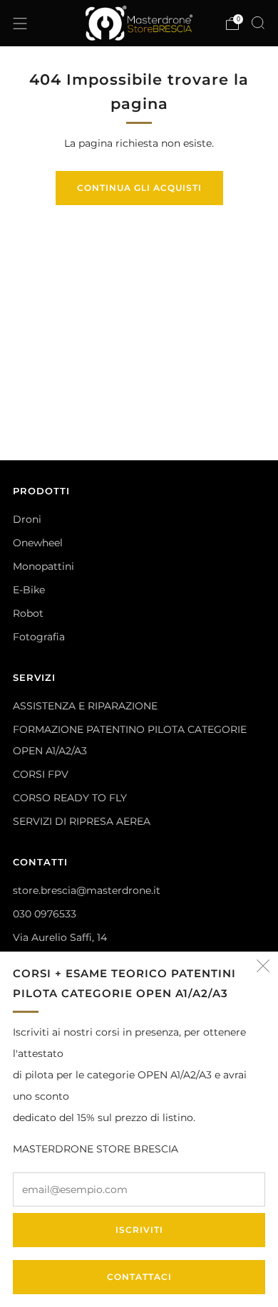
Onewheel (38, 542)
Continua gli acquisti (139, 187)
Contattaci (139, 1276)
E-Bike (29, 589)
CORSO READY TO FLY (70, 797)
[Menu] (20, 23)
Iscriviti (139, 1229)
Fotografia (39, 636)
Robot (28, 613)
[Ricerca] (258, 23)
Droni (27, 519)
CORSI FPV (40, 774)
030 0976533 (44, 913)
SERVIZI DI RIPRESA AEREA (81, 821)
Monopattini (43, 566)
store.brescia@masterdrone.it (86, 890)
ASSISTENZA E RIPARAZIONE (85, 705)
